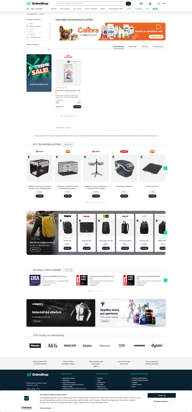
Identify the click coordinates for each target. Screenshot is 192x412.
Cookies (134, 382)
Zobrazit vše (68, 144)
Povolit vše (162, 395)
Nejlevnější (133, 46)
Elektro (54, 9)
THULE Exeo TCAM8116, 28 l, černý (67, 242)
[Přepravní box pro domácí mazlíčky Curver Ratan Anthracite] (124, 168)
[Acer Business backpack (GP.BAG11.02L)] (144, 226)
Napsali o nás (101, 387)
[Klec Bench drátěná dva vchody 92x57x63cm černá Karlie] (68, 168)
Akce (147, 9)
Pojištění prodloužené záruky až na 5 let (74, 389)
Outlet (129, 9)
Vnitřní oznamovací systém (140, 380)
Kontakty (100, 378)
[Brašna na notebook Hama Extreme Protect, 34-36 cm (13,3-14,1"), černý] (87, 226)
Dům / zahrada (65, 9)
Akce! (134, 387)
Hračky (102, 9)
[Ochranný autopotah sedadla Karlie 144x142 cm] (152, 168)
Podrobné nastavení (161, 401)
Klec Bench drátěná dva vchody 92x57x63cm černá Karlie (67, 187)
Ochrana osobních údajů (139, 378)
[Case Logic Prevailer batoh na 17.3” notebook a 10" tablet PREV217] (106, 226)
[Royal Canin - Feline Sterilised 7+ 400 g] (68, 72)
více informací (46, 285)
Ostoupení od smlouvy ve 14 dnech (73, 384)
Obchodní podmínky (69, 378)
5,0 (67, 238)
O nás (99, 380)
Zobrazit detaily (45, 408)
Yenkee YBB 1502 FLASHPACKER (163, 242)
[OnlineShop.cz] (37, 4)
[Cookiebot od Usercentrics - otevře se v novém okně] (26, 408)
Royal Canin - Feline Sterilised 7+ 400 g (68, 92)
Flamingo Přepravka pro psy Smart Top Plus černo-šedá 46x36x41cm (39, 187)
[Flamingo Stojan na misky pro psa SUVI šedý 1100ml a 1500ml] (96, 168)
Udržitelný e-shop (102, 389)
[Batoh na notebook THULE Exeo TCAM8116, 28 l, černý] (67, 226)
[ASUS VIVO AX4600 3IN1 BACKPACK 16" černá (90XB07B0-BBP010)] (125, 226)
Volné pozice (101, 382)
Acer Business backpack (144, 242)
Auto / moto (77, 9)
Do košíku (77, 107)
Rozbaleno (138, 9)
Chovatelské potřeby (116, 9)
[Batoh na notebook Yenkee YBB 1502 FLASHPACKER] (163, 226)
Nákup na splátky (68, 387)
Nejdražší (145, 46)
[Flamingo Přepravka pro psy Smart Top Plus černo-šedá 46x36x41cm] (40, 168)
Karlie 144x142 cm (152, 186)
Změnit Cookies (137, 384)
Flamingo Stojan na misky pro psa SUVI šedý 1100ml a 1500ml (96, 187)
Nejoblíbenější (119, 46)
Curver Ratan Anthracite (124, 186)
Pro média (100, 384)
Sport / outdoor (91, 9)
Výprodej (41, 14)
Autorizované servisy (69, 382)
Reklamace (66, 380)
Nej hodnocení (158, 46)
